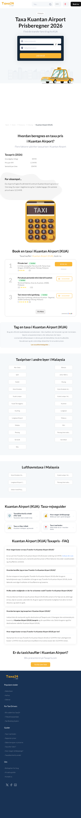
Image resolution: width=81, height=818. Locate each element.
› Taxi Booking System (11, 721)
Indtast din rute (67, 556)
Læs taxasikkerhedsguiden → (40, 345)
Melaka (17, 425)
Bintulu (63, 367)
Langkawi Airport (17, 418)
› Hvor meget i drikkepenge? (13, 751)
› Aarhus (7, 695)
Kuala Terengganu (17, 403)
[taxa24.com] (8, 4)
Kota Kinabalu (17, 389)
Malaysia (40, 13)
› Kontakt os (8, 777)
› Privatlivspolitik (10, 772)
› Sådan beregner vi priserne (13, 742)
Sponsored (63, 269)
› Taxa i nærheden (10, 734)
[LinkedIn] (15, 784)
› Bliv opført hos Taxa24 (12, 712)
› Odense (7, 699)
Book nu (76, 4)
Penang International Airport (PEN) (65, 432)
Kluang (63, 382)
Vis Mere (40, 311)
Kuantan (63, 403)
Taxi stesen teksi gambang (28, 295)
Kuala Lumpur (17, 396)
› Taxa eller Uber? (10, 747)
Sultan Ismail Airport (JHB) (18, 489)
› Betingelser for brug (11, 768)
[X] (7, 784)
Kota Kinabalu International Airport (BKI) (65, 389)
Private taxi (23, 263)
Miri (63, 425)
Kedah (17, 382)
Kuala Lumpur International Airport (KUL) (65, 396)
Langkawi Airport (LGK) (18, 482)
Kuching (17, 411)
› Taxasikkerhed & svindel (12, 755)
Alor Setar (17, 367)
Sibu (17, 447)
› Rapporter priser (10, 738)
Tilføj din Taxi (40, 665)
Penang (17, 432)
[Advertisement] (40, 101)
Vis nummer (66, 279)
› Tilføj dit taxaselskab (11, 717)
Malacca (63, 418)
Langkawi (64, 411)
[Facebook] (11, 784)
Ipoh (17, 375)
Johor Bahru (64, 375)
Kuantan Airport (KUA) (43, 256)
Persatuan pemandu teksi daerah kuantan (35, 278)
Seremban (63, 440)
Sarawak (17, 440)
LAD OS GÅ (40, 56)
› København (8, 691)
